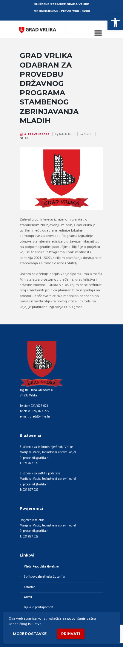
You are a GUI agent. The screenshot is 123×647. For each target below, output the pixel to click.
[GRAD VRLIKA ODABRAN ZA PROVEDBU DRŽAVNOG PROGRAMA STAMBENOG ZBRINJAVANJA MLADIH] (61, 178)
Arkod (28, 597)
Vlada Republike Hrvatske (41, 566)
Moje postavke (30, 634)
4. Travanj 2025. (37, 134)
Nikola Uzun (67, 134)
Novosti (88, 134)
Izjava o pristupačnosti (39, 607)
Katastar (29, 587)
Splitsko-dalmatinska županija (44, 576)
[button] (115, 22)
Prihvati (70, 634)
